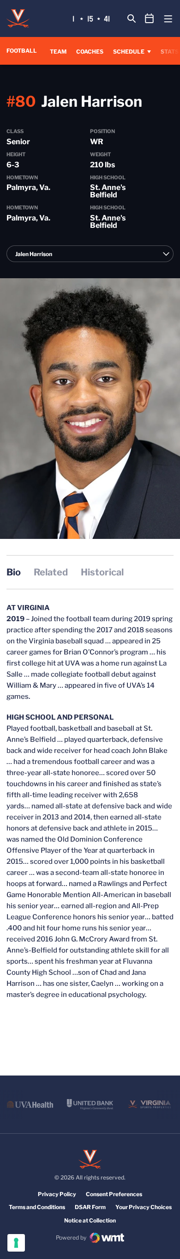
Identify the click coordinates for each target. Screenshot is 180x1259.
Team (58, 51)
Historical (102, 572)
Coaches (89, 51)
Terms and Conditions (37, 1207)
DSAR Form (90, 1207)
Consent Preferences (114, 1194)
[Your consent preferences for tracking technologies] (16, 1243)
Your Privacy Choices (143, 1207)
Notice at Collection (90, 1220)
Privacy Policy (57, 1194)
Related (51, 572)
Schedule (128, 51)
